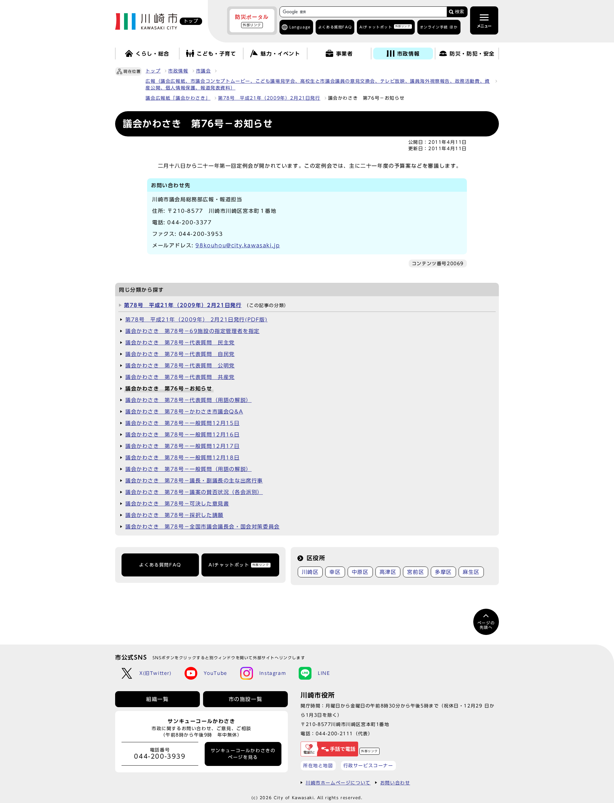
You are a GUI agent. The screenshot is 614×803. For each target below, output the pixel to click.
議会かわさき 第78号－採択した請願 (174, 515)
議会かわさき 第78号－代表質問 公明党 (180, 365)
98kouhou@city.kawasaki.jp (237, 245)
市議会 (203, 71)
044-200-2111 (334, 733)
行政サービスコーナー (368, 765)
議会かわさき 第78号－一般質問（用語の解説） (188, 469)
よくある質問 (335, 27)
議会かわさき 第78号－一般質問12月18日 (182, 457)
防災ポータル (252, 20)
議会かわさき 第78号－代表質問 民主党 (180, 342)
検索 (459, 11)
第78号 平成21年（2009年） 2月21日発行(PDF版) (196, 319)
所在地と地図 (318, 765)
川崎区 (310, 572)
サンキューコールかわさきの (243, 753)
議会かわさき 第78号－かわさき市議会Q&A (184, 411)
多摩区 (443, 572)
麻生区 (471, 572)
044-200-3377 (189, 222)
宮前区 (415, 572)
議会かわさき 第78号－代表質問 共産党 (180, 377)
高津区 (388, 572)
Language (300, 27)
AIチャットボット (384, 26)
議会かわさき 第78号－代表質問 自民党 (180, 354)
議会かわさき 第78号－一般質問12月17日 (182, 446)
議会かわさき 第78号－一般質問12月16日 (182, 434)
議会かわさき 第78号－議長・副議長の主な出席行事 (194, 480)
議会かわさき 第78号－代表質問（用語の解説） (188, 400)
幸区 (335, 572)
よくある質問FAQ (160, 565)
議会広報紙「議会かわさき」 (178, 98)
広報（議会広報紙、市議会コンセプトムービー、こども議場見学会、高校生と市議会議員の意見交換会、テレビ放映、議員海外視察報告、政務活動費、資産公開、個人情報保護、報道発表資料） (318, 84)
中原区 (360, 572)
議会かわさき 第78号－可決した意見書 (177, 503)
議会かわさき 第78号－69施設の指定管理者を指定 (192, 331)
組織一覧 (157, 699)
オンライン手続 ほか (439, 27)
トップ (153, 71)
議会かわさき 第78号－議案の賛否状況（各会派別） (194, 492)
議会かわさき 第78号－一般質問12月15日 (182, 423)
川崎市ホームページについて (338, 782)
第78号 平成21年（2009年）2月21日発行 (269, 98)
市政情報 (178, 71)
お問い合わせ (395, 782)
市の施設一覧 (246, 699)
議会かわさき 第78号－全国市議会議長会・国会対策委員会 (202, 526)
